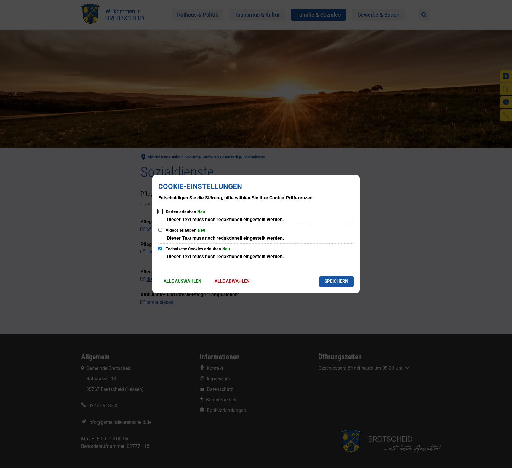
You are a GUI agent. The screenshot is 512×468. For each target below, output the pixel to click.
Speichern (336, 281)
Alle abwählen (232, 281)
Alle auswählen (182, 281)
